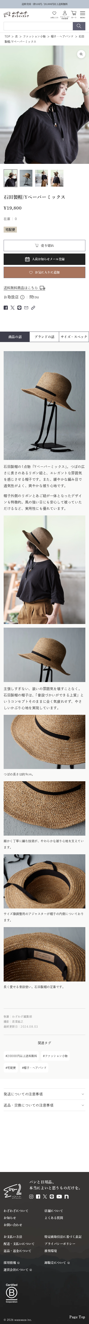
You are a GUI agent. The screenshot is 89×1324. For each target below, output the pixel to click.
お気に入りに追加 (47, 272)
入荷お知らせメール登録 (48, 259)
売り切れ (47, 245)
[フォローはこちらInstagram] (31, 1197)
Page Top (77, 1317)
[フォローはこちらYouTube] (59, 1196)
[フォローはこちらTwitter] (45, 1197)
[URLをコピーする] (33, 308)
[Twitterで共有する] (12, 308)
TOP (7, 36)
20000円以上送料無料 (22, 1056)
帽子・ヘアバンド (62, 36)
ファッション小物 (34, 36)
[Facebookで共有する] (6, 308)
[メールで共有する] (26, 308)
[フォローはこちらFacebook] (38, 1197)
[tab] (15, 337)
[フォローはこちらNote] (67, 1197)
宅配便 (11, 1067)
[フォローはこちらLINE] (52, 1197)
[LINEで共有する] (19, 308)
